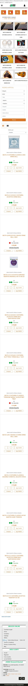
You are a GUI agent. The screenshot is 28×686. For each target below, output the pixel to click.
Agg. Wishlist (19, 171)
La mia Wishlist (7, 659)
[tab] (3, 126)
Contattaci (6, 633)
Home (5, 631)
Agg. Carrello (19, 167)
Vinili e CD (22, 640)
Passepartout (20, 684)
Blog (5, 646)
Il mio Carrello (7, 657)
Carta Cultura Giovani (12, 640)
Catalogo (6, 635)
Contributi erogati (8, 629)
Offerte (5, 637)
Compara (8, 171)
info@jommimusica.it (13, 671)
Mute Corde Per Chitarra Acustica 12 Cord (21, 35)
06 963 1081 (12, 669)
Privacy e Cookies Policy (10, 644)
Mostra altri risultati (6, 616)
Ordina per (10, 130)
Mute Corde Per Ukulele (21, 80)
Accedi (5, 652)
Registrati (6, 654)
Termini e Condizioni (9, 642)
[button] (14, 120)
